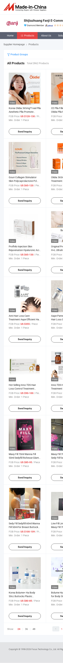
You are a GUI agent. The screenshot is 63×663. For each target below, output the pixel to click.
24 (19, 629)
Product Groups (19, 54)
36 (26, 629)
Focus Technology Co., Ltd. (44, 649)
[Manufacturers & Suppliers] (26, 7)
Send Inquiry (25, 131)
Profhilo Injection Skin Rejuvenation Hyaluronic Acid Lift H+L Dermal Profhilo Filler (24, 250)
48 (34, 629)
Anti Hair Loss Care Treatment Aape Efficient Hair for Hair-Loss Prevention (24, 319)
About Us (46, 35)
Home (10, 35)
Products (29, 35)
